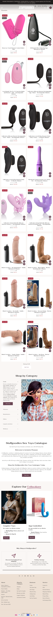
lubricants (9, 396)
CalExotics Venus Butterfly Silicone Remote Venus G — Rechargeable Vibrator (13, 223)
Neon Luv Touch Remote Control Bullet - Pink (13, 48)
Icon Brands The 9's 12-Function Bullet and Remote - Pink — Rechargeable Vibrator (14, 93)
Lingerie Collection (21, 595)
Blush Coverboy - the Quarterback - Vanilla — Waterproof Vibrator (13, 268)
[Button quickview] (24, 42)
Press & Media (4, 589)
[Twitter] (19, 575)
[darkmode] (50, 8)
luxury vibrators (6, 385)
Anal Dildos (32, 596)
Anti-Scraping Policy (47, 600)
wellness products (11, 394)
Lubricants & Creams (21, 597)
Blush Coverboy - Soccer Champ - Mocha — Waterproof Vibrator (39, 311)
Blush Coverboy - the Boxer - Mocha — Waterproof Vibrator (39, 355)
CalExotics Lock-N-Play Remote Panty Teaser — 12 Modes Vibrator (13, 180)
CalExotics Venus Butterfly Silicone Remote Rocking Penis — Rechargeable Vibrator (39, 224)
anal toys (12, 385)
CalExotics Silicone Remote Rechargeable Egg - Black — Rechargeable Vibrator (39, 92)
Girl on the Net (4, 600)
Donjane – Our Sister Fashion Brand (5, 591)
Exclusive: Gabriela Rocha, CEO (6, 597)
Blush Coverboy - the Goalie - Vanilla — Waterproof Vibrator (13, 311)
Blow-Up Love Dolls (21, 593)
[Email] (33, 575)
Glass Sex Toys (33, 591)
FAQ (44, 587)
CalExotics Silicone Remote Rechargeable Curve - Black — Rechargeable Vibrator (13, 136)
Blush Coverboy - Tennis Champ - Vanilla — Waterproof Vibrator (14, 355)
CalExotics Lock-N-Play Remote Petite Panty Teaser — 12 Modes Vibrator (39, 136)
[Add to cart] (50, 44)
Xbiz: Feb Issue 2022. (6, 604)
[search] (44, 7)
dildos (4, 387)
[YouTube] (27, 575)
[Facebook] (22, 575)
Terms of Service (46, 598)
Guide (31, 585)
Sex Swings (32, 589)
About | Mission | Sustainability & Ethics (5, 586)
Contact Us (45, 585)
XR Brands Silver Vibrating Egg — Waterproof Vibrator (39, 48)
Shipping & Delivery (47, 591)
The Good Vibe (33, 587)
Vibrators (19, 586)
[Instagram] (25, 575)
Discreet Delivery (46, 589)
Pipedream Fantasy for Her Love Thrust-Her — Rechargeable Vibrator (39, 180)
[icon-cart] (47, 7)
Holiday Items (32, 594)
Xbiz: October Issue (5, 602)
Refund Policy (45, 594)
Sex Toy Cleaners (33, 598)
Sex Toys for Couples (21, 591)
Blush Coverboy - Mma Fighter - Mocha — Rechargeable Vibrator (39, 268)
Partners (3, 594)
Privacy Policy (45, 596)
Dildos (18, 589)
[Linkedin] (30, 575)
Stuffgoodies (28, 613)
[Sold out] (24, 44)
